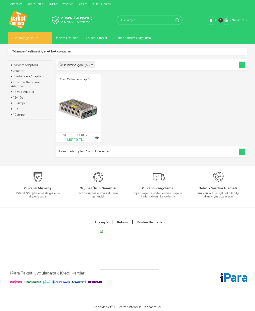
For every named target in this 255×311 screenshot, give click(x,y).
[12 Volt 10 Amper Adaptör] (78, 107)
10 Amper (20, 103)
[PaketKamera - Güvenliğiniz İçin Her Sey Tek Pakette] (18, 28)
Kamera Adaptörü (25, 65)
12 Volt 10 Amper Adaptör (75, 79)
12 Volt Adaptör (23, 92)
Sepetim (238, 20)
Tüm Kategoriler (23, 38)
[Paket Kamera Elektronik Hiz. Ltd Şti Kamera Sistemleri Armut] (129, 249)
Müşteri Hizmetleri (151, 222)
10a (15, 109)
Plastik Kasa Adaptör (27, 76)
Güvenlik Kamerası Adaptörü (25, 84)
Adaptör (19, 71)
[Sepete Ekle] (97, 137)
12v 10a (18, 97)
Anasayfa (101, 222)
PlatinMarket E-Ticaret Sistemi (115, 307)
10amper (19, 115)
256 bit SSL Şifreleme (75, 22)
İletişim (122, 222)
